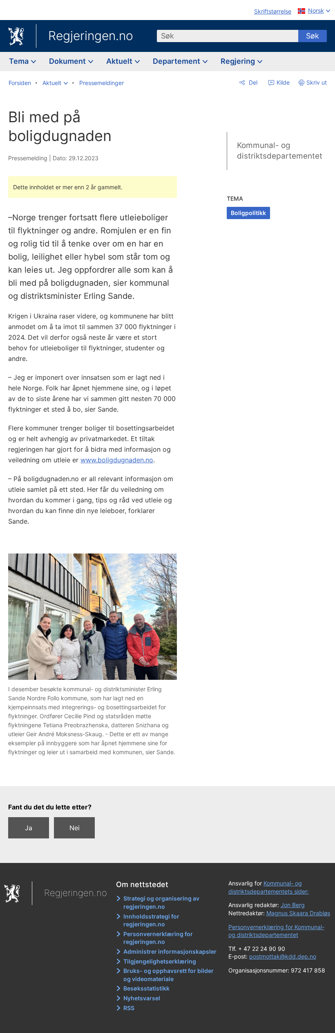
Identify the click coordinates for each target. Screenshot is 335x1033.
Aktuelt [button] (120, 61)
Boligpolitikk (248, 212)
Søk (312, 35)
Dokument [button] (68, 61)
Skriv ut (316, 82)
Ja (28, 828)
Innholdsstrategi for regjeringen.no (151, 920)
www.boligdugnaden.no (116, 460)
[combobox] (227, 36)
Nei (74, 828)
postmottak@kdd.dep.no (282, 956)
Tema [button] (19, 61)
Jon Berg (293, 904)
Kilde (282, 82)
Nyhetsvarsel (141, 998)
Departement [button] (177, 61)
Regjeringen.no (90, 35)
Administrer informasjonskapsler (170, 951)
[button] (55, 83)
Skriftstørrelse (272, 11)
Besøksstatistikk (146, 988)
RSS (128, 1007)
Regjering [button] (239, 61)
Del (252, 82)
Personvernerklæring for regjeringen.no (158, 938)
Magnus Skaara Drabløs (298, 913)
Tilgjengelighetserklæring (159, 961)
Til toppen (98, 774)
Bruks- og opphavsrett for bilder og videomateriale (168, 974)
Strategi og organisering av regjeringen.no (161, 902)
